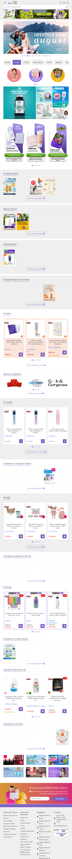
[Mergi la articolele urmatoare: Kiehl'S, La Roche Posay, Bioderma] (36, 390)
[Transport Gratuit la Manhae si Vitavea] (62, 476)
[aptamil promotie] (13, 772)
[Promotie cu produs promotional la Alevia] (36, 651)
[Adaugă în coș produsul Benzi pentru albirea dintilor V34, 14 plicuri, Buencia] (21, 355)
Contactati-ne (7, 837)
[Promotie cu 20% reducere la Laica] (36, 569)
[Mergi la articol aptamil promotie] (37, 56)
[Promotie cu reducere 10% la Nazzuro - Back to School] (49, 221)
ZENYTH (51, 706)
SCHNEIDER (8, 436)
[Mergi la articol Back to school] (22, 56)
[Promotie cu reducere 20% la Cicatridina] (62, 569)
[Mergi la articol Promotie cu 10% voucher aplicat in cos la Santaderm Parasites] (44, 56)
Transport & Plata (9, 823)
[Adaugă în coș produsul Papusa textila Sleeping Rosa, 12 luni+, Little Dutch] (64, 536)
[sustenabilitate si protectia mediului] (58, 760)
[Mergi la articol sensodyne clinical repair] (30, 56)
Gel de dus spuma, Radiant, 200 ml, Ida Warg (58, 430)
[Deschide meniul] (4, 2)
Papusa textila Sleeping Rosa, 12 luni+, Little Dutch (58, 526)
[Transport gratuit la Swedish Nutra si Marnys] (23, 476)
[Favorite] (60, 2)
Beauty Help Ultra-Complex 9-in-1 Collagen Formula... (57, 698)
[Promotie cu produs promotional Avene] (49, 292)
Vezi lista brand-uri (35, 393)
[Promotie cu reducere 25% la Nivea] (23, 186)
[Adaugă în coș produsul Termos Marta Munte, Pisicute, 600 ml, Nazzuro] (64, 626)
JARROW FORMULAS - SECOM (36, 706)
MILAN (29, 621)
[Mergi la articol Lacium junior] (32, 56)
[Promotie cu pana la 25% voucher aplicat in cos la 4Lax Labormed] (62, 736)
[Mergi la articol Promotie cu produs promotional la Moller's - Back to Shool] (42, 56)
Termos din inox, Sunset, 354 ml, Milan (36, 614)
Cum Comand (7, 821)
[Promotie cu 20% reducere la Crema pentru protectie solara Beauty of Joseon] (49, 186)
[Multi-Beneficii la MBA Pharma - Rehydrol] (36, 257)
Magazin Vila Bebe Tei (45, 833)
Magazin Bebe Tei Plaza (44, 843)
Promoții (17, 62)
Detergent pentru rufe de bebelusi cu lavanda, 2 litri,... (14, 698)
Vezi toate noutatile (35, 547)
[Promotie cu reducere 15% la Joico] (9, 569)
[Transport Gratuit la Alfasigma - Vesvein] (9, 476)
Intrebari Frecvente (9, 829)
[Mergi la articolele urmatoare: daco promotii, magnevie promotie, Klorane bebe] (35, 165)
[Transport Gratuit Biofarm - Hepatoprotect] (36, 476)
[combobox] (36, 7)
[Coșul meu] (64, 2)
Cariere (49, 62)
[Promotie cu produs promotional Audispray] (9, 651)
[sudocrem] (36, 772)
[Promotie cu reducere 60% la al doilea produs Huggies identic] (9, 292)
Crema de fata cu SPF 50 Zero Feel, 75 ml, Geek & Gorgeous (57, 342)
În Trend (26, 62)
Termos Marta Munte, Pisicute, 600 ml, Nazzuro (58, 614)
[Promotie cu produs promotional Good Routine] (44, 111)
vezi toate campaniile (35, 198)
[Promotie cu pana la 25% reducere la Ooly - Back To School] (36, 221)
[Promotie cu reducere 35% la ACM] (62, 186)
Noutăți (7, 62)
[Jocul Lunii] (36, 760)
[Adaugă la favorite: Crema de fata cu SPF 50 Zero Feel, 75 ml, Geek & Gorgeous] (50, 321)
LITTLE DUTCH (9, 531)
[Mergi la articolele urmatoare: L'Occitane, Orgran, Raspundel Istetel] (38, 390)
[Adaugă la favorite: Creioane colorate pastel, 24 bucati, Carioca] (6, 595)
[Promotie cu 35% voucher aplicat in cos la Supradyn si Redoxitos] (23, 221)
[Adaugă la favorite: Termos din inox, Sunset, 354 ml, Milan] (28, 595)
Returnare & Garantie (10, 826)
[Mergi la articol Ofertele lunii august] (25, 56)
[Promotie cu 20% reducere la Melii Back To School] (62, 221)
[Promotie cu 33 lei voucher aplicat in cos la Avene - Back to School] (9, 221)
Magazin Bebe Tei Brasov (44, 822)
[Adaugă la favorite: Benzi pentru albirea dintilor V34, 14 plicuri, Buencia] (6, 321)
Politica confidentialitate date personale (27, 831)
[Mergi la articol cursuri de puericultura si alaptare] (49, 56)
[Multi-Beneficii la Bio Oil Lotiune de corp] (62, 257)
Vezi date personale (53, 793)
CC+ (28, 351)
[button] (21, 441)
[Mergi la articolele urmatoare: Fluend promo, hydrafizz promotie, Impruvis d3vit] (39, 165)
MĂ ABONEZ (60, 799)
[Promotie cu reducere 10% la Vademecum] (23, 292)
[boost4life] (19, 102)
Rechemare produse (9, 834)
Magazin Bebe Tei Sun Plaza (44, 854)
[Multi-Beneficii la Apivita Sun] (23, 257)
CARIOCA (8, 621)
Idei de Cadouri (38, 62)
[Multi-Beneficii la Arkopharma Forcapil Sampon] (9, 257)
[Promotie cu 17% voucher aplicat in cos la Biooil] (49, 736)
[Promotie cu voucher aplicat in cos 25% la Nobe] (23, 736)
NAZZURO (52, 621)
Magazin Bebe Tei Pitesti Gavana (44, 838)
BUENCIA (8, 349)
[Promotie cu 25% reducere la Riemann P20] (36, 186)
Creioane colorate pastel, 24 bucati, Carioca (14, 614)
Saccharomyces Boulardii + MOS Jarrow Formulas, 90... (36, 698)
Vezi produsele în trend (35, 365)
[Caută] (66, 7)
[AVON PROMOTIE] (13, 760)
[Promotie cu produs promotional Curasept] (62, 651)
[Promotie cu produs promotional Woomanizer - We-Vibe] (49, 651)
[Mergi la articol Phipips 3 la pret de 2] (35, 56)
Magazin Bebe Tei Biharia (44, 816)
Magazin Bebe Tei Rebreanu (44, 849)
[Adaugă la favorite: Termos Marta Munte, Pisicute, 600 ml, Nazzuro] (49, 595)
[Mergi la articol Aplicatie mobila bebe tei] (27, 56)
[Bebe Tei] (12, 2)
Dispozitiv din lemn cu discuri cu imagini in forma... (14, 526)
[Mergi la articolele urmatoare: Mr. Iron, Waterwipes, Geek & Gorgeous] (33, 390)
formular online (25, 854)
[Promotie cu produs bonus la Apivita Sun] (23, 651)
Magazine (59, 62)
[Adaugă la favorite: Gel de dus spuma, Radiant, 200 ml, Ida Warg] (49, 410)
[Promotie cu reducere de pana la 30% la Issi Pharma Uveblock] (9, 186)
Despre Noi (23, 818)
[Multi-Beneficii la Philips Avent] (49, 257)
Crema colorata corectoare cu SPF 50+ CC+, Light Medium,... (36, 342)
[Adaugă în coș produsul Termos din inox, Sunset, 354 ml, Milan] (42, 626)
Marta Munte (53, 623)
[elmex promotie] (60, 111)
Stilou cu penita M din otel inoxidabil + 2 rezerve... (14, 431)
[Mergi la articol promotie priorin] (39, 56)
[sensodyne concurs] (52, 94)
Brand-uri (6, 831)
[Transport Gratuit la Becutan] (49, 476)
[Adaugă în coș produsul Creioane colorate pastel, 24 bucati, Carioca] (21, 626)
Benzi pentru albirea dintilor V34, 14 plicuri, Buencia (14, 342)
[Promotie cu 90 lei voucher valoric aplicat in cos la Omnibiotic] (36, 736)
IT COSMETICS (31, 349)
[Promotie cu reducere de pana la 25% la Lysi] (49, 569)
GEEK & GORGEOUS (55, 347)
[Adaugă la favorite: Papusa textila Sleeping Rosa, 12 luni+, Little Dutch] (49, 505)
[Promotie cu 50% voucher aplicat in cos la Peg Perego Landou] (9, 736)
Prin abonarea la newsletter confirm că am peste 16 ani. (50, 791)
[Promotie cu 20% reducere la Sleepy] (62, 292)
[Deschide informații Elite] (6, 323)
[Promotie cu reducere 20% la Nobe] (23, 569)
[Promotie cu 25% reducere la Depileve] (36, 292)
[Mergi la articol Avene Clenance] (47, 56)
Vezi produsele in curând (35, 452)
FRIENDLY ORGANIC (11, 704)
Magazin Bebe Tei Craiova (44, 827)
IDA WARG (52, 436)
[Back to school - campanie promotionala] (36, 14)
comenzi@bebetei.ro (60, 826)
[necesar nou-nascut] (58, 772)
